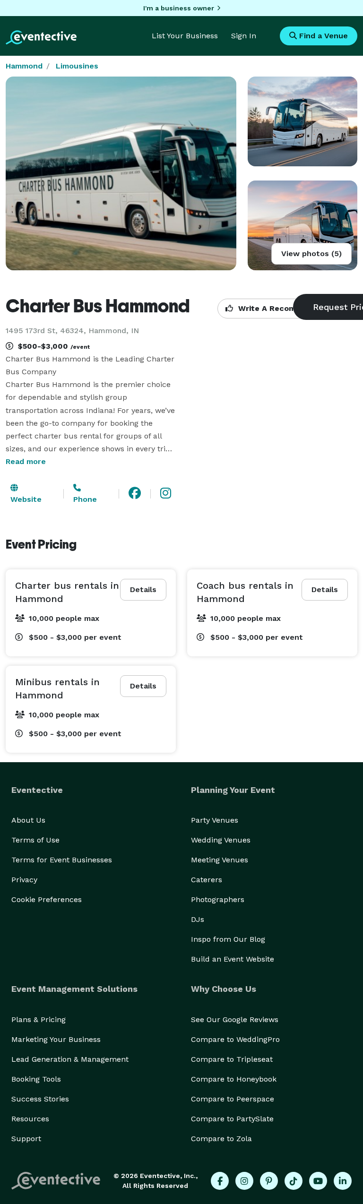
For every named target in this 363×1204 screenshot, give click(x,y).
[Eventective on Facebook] (220, 1181)
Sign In (243, 35)
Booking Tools (36, 1079)
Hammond (24, 65)
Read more (26, 461)
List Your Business (185, 35)
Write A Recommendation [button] (286, 308)
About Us (28, 820)
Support (26, 1138)
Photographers (217, 899)
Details (143, 589)
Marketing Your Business (56, 1039)
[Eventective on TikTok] (293, 1181)
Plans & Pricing (38, 1019)
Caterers (206, 879)
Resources (30, 1118)
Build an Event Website (232, 959)
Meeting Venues (219, 859)
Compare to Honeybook (234, 1079)
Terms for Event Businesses (61, 859)
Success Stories (40, 1098)
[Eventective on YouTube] (318, 1181)
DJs (197, 919)
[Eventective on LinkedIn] (343, 1181)
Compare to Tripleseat (232, 1059)
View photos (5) (311, 253)
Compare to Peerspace (232, 1098)
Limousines (77, 65)
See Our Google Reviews (234, 1019)
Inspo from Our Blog (228, 939)
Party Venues (214, 820)
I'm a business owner (178, 8)
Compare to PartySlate (232, 1118)
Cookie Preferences (46, 899)
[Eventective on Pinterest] (269, 1181)
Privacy (24, 879)
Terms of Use (35, 839)
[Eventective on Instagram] (244, 1181)
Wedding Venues (221, 839)
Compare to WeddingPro (235, 1039)
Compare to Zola (221, 1138)
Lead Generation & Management (70, 1059)
